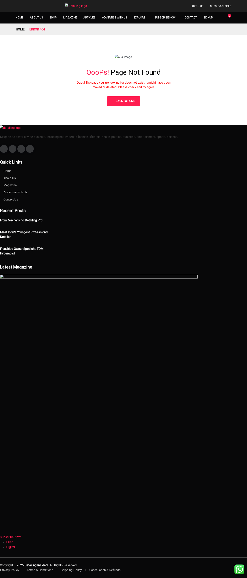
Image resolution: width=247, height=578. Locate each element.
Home (19, 17)
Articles (89, 17)
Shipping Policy (71, 570)
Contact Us (10, 199)
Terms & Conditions (40, 570)
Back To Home (125, 100)
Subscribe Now (165, 17)
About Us (197, 6)
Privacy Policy (9, 570)
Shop (53, 17)
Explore (139, 17)
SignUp (208, 17)
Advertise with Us (114, 17)
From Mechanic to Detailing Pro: (21, 220)
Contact (191, 17)
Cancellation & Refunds (105, 570)
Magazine (70, 17)
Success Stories (220, 6)
